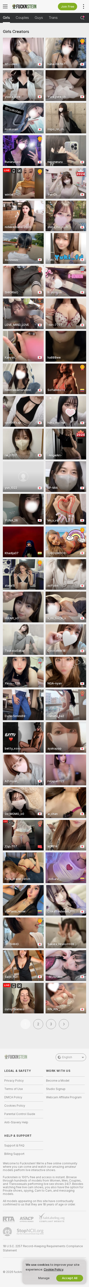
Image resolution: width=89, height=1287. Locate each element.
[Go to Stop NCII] (31, 1232)
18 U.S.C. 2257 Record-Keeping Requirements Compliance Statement (43, 1248)
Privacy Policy (14, 1080)
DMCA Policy (13, 1097)
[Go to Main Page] (27, 6)
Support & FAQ (14, 1145)
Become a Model (57, 1080)
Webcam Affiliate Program (64, 1097)
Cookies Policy (14, 1105)
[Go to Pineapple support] (8, 1231)
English (67, 1057)
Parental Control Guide (19, 1114)
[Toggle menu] (5, 6)
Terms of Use (13, 1089)
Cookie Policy (53, 1269)
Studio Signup (56, 1089)
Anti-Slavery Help (16, 1122)
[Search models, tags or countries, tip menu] (82, 18)
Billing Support (14, 1154)
